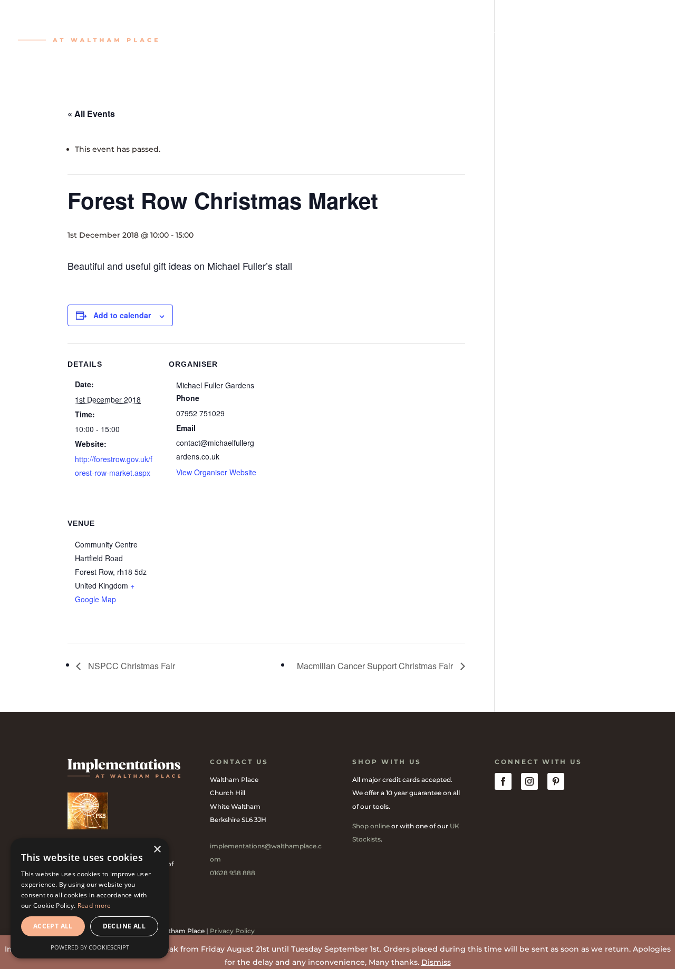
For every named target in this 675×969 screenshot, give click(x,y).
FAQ (497, 31)
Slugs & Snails (341, 31)
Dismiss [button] (436, 962)
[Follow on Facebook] (503, 781)
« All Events (91, 113)
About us (540, 31)
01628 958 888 (232, 873)
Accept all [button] (53, 926)
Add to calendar (122, 315)
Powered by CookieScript (90, 947)
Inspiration (270, 31)
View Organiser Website (216, 472)
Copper (403, 31)
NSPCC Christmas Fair (130, 666)
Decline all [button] (124, 926)
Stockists (454, 31)
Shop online (371, 826)
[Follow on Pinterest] (555, 781)
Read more (94, 905)
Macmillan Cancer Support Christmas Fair (376, 666)
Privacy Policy (232, 931)
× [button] (157, 850)
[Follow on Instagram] (529, 781)
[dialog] (90, 898)
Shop (220, 31)
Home (183, 31)
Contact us (600, 31)
